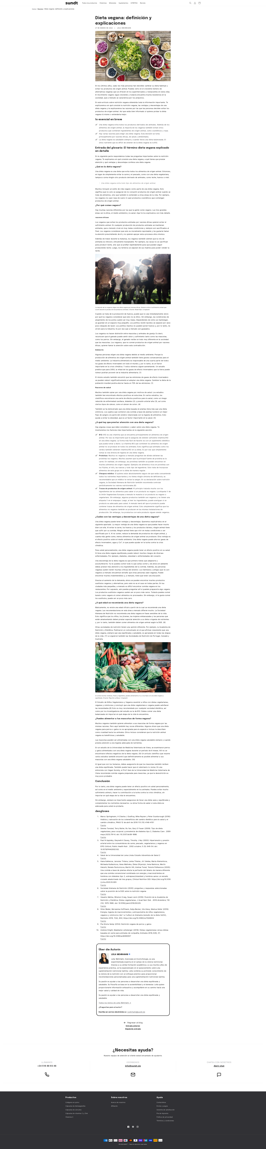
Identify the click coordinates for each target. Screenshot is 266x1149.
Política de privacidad (165, 1117)
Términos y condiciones (165, 1120)
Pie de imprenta (162, 1113)
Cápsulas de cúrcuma (73, 1110)
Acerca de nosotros (118, 1102)
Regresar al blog (135, 1023)
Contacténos (161, 1102)
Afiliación (114, 1106)
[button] (190, 3)
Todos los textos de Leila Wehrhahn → (115, 1003)
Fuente (103, 825)
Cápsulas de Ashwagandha (75, 1106)
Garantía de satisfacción (165, 1110)
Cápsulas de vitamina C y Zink (76, 1113)
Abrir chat (219, 1066)
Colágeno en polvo (72, 1102)
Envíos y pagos (162, 1106)
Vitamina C (69, 1117)
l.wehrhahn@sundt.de (136, 1012)
